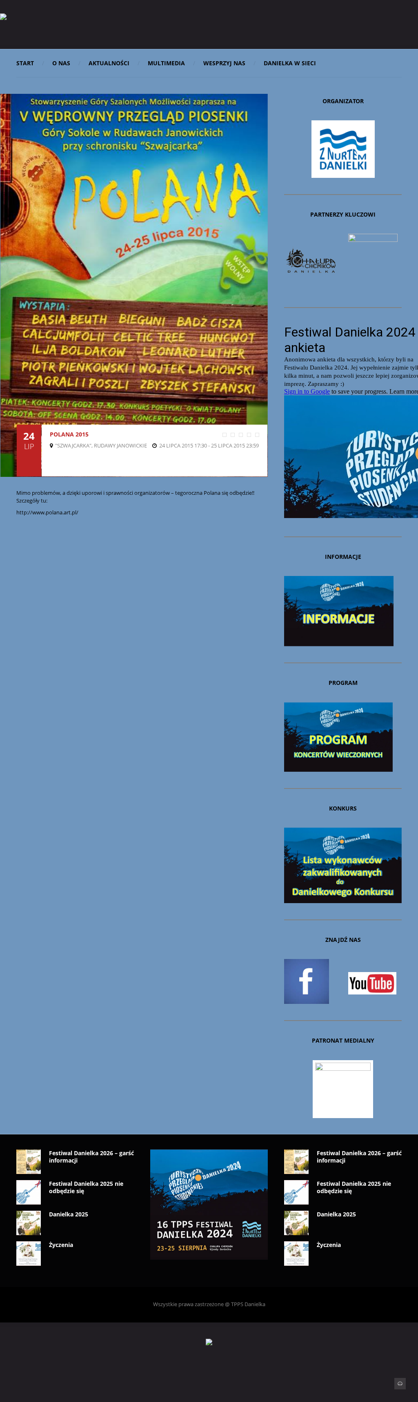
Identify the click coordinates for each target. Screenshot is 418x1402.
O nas (61, 63)
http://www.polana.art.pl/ (47, 512)
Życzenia (61, 1245)
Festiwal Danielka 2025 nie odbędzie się (86, 1187)
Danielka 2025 (68, 1214)
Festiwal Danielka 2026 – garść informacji (91, 1156)
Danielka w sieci (290, 63)
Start (25, 63)
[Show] (52, 445)
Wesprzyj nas (224, 63)
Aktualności (109, 63)
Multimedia (166, 63)
